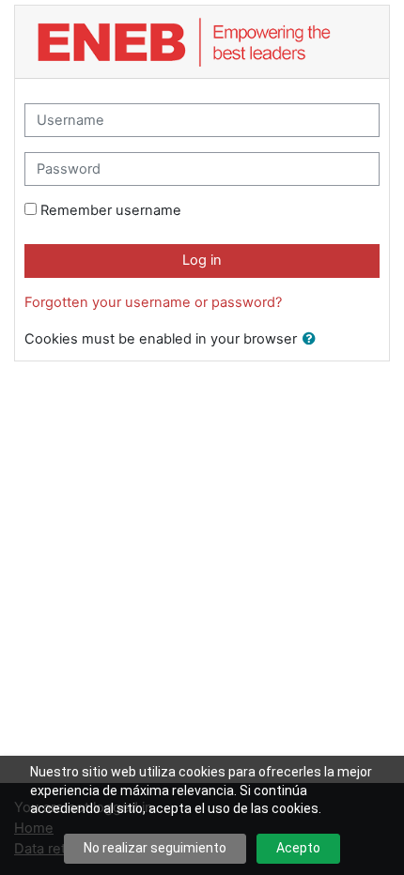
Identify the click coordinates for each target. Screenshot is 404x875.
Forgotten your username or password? (153, 302)
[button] (313, 340)
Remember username (110, 210)
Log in (202, 260)
